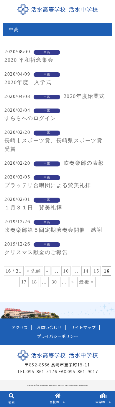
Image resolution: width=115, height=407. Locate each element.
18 (34, 281)
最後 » (86, 281)
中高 (47, 52)
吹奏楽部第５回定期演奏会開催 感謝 (53, 230)
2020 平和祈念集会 (28, 60)
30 (54, 281)
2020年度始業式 (84, 96)
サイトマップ (83, 327)
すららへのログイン (30, 118)
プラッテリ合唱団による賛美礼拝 (47, 185)
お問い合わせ (49, 327)
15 (96, 270)
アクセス (20, 327)
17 (24, 281)
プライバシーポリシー (57, 336)
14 (86, 270)
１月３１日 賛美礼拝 (33, 208)
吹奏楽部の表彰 (84, 163)
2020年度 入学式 (28, 82)
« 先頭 (34, 270)
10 (66, 270)
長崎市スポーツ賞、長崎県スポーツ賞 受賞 (56, 145)
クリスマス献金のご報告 (36, 252)
